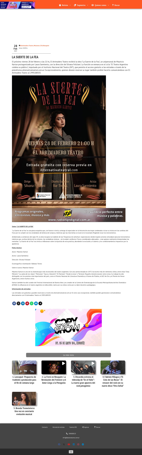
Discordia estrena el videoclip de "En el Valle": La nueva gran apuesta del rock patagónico (83, 381)
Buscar (117, 5)
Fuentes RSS (73, 427)
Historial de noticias (59, 427)
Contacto (45, 427)
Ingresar (86, 427)
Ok (71, 452)
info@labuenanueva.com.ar (71, 438)
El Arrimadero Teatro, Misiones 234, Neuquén (34, 46)
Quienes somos (100, 5)
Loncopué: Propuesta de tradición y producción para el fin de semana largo (24, 379)
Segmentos (81, 5)
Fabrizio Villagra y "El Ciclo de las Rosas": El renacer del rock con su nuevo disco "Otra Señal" (113, 381)
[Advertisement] (71, 24)
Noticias (65, 5)
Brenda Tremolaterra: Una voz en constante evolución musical (25, 411)
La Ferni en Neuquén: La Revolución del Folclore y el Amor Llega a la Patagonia (53, 379)
